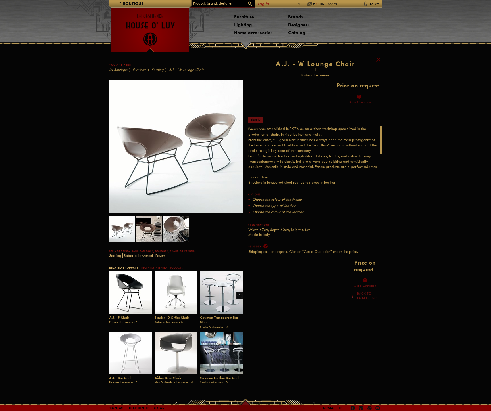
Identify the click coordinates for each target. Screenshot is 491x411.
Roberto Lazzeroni (138, 255)
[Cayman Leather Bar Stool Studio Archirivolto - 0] (221, 353)
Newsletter (333, 408)
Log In (263, 3)
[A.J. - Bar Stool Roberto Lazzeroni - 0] (130, 353)
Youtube (377, 408)
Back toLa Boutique (367, 296)
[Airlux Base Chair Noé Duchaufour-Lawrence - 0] (176, 353)
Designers (299, 25)
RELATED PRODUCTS (123, 267)
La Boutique (118, 70)
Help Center (139, 408)
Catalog (296, 32)
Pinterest (361, 408)
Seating (157, 70)
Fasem (160, 255)
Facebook (353, 408)
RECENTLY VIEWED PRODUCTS (162, 267)
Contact (117, 408)
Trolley (373, 4)
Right (237, 295)
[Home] (150, 27)
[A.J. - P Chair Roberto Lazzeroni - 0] (130, 292)
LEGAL (159, 408)
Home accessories (253, 32)
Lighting (243, 25)
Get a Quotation (359, 102)
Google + (370, 408)
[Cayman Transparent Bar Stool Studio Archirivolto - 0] (221, 292)
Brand (255, 119)
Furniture (244, 17)
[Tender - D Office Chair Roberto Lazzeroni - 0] (176, 292)
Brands (295, 17)
